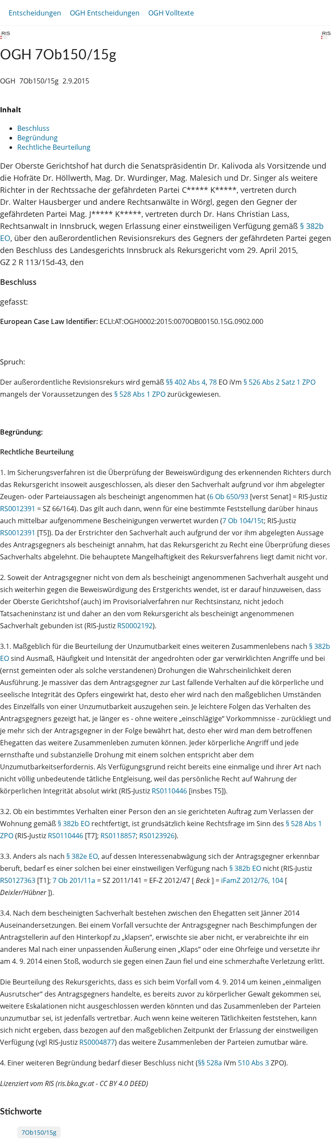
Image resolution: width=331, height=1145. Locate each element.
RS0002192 (135, 625)
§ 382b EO (74, 823)
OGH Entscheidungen (105, 13)
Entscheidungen (35, 13)
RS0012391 (17, 508)
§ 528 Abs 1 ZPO (140, 394)
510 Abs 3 (253, 1063)
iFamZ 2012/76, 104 (252, 880)
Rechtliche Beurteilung (54, 147)
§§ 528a (210, 1063)
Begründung (37, 137)
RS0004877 (97, 1042)
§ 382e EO (82, 856)
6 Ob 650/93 (228, 496)
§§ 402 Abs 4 (186, 382)
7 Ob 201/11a (74, 880)
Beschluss (33, 128)
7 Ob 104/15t (243, 520)
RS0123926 (157, 835)
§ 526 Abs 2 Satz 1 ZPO (279, 382)
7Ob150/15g (39, 1132)
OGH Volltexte (171, 13)
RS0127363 (17, 880)
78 (213, 382)
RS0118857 (118, 835)
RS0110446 (169, 791)
